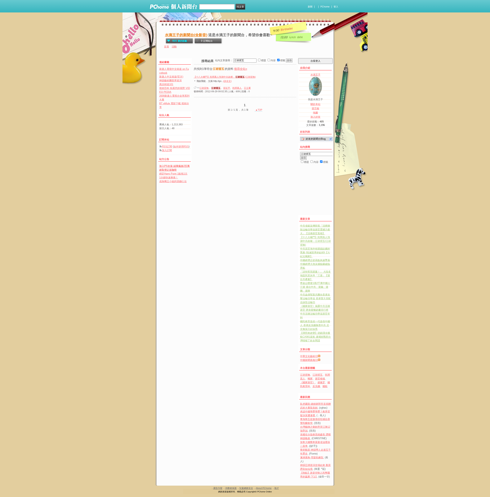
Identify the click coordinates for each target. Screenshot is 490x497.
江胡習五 (318, 374)
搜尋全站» (240, 68)
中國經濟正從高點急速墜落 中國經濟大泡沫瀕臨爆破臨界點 (315, 264)
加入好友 (315, 116)
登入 (336, 6)
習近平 (226, 88)
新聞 (310, 6)
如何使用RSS (181, 146)
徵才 (276, 488)
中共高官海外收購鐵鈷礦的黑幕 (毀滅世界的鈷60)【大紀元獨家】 (315, 252)
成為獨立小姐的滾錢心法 (173, 181)
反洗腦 (316, 386)
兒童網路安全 (246, 488)
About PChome (264, 488)
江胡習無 (204, 88)
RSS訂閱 (167, 146)
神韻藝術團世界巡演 (170, 80)
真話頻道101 (166, 84)
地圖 (315, 112)
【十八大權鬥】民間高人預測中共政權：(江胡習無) (225, 77)
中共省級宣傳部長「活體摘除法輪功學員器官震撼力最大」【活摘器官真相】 (315, 229)
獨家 (310, 378)
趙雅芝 (321, 382)
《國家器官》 (307, 382)
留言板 (315, 108)
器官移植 (320, 378)
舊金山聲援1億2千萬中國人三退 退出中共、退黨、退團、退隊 (315, 287)
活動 (174, 46)
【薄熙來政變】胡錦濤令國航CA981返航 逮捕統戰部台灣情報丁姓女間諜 (315, 336)
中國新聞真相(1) (309, 360)
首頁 (166, 46)
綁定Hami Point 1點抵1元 (173, 173)
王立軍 (247, 88)
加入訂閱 (167, 150)
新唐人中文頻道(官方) (171, 76)
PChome (325, 6)
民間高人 (237, 88)
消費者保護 (231, 488)
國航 (325, 386)
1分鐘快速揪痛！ (168, 177)
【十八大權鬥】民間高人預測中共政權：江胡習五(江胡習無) (315, 241)
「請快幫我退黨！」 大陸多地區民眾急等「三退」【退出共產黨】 (315, 275)
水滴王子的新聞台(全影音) (186, 35)
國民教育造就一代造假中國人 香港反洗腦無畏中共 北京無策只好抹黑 (315, 325)
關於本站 (315, 104)
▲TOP (258, 110)
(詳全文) (227, 81)
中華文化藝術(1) (309, 356)
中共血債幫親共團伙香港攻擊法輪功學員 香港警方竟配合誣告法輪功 (315, 298)
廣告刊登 (217, 488)
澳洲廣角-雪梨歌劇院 (311, 457)
